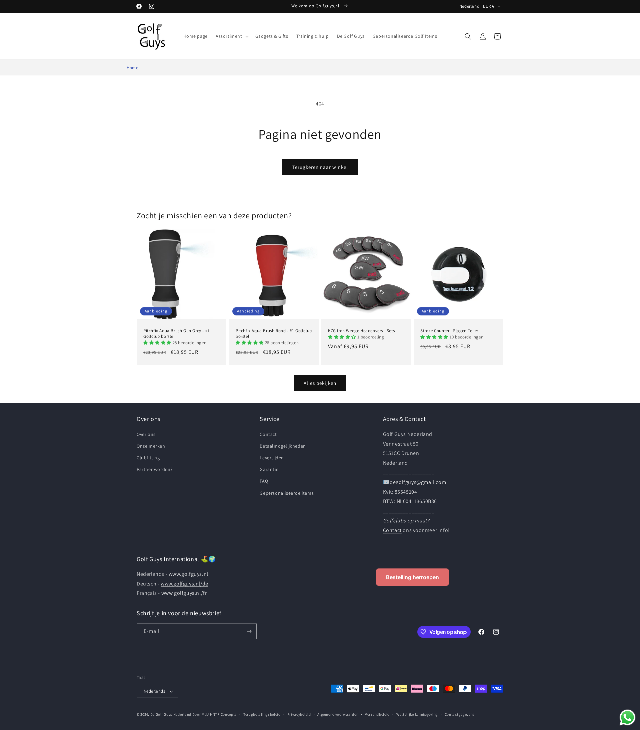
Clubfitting (148, 457)
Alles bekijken (320, 383)
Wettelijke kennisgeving (417, 714)
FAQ (264, 481)
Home (132, 67)
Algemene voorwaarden (337, 714)
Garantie (269, 469)
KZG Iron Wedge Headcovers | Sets (361, 330)
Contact (268, 434)
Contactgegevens (460, 714)
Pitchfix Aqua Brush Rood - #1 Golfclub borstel (274, 333)
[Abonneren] (249, 631)
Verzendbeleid (377, 714)
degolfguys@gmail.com (418, 481)
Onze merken (151, 446)
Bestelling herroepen (412, 577)
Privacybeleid (299, 714)
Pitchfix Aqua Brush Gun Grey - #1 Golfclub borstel (176, 333)
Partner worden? (155, 469)
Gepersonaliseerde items (287, 493)
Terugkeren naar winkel (320, 167)
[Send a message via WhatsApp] (627, 717)
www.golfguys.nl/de (184, 583)
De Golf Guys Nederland (170, 714)
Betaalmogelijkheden (283, 446)
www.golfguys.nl (188, 573)
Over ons (146, 434)
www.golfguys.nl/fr (184, 593)
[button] (231, 36)
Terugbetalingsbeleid (262, 714)
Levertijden (272, 457)
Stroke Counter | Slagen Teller (449, 330)
